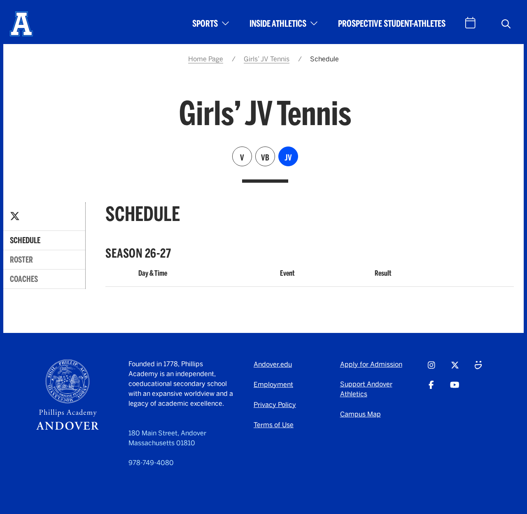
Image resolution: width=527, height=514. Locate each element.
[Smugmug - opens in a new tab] (478, 369)
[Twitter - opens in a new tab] (15, 216)
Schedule (25, 240)
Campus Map (360, 414)
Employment (273, 384)
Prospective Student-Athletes (391, 23)
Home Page (205, 59)
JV (288, 158)
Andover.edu (273, 364)
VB (265, 158)
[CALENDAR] (470, 23)
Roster (21, 260)
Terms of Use (274, 425)
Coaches (24, 279)
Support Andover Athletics (366, 389)
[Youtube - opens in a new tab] (454, 389)
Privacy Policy (275, 405)
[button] (506, 24)
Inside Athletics (278, 23)
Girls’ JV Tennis (266, 59)
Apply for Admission (371, 364)
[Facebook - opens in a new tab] (431, 389)
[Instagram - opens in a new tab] (431, 369)
